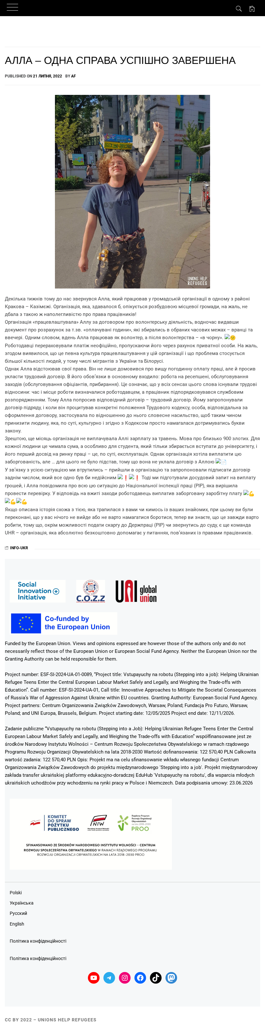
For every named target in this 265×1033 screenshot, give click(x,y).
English (17, 924)
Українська (22, 903)
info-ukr (19, 548)
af (73, 76)
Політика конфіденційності (38, 941)
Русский (18, 913)
